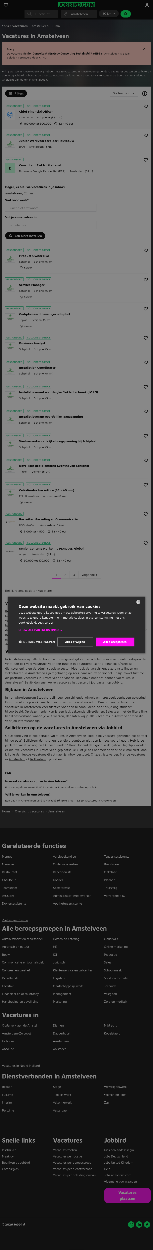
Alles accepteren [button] (115, 642)
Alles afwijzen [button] (75, 642)
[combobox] (138, 602)
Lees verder (45, 622)
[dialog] (76, 625)
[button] (76, 630)
